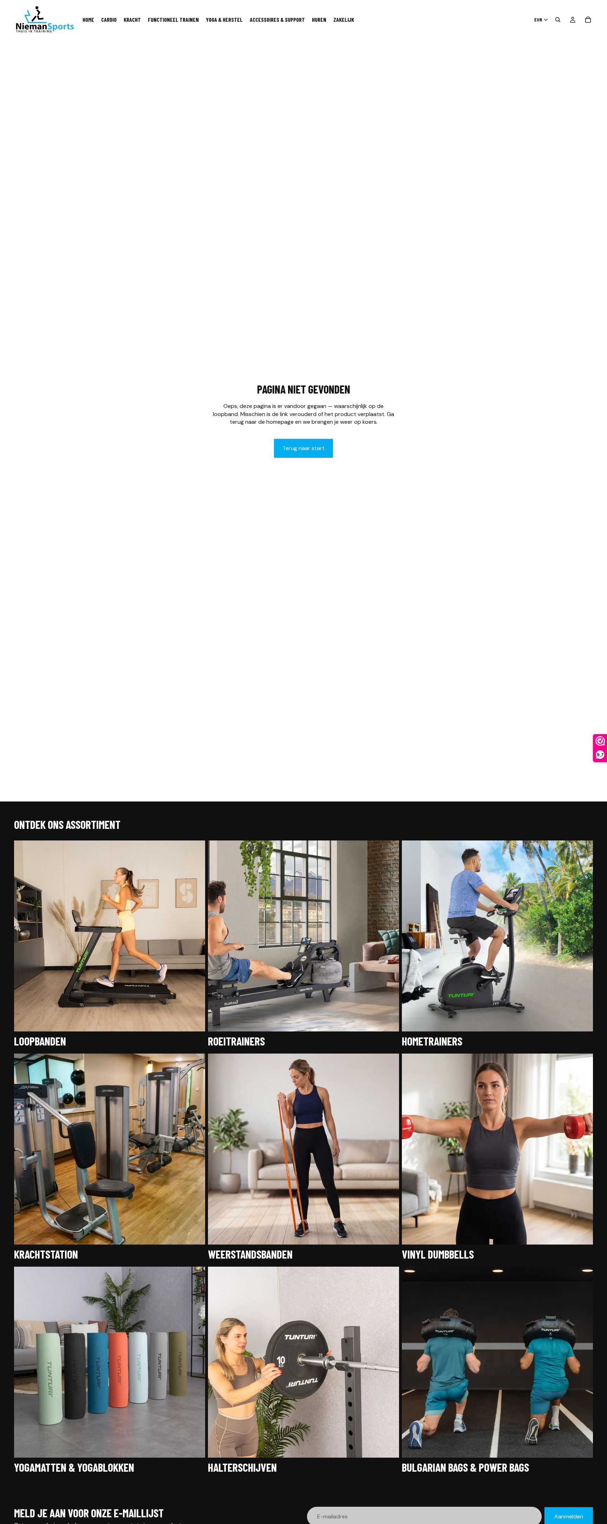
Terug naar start (303, 448)
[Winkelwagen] (588, 19)
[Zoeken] (558, 19)
